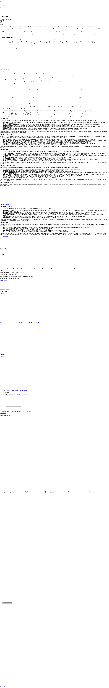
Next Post (7, 289)
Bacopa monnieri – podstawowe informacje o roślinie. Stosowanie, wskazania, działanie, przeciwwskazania (20, 322)
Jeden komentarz (8, 19)
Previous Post (2, 289)
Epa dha (2, 385)
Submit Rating (3, 248)
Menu (1, 7)
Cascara (2, 354)
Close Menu (2, 686)
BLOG (4, 5)
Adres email (2, 407)
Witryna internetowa (4, 409)
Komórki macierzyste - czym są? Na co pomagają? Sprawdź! (17, 390)
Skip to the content (3, 0)
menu (1, 602)
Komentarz (2, 402)
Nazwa (2, 404)
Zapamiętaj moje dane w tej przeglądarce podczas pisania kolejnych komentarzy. (16, 411)
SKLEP (4, 604)
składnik (1, 13)
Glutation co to (5, 236)
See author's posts (3, 280)
